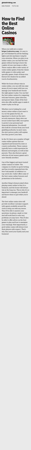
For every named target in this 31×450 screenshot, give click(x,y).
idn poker (6, 6)
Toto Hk (15, 6)
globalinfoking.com (9, 3)
